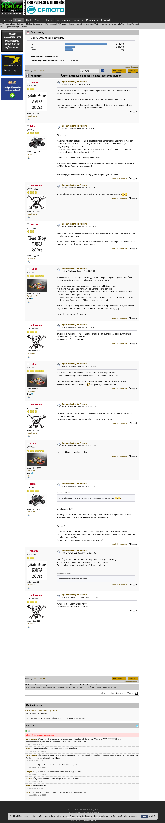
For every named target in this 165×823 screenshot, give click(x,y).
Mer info (152, 816)
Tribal (33, 126)
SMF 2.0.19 (73, 812)
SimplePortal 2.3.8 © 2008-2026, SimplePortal (83, 810)
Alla (35, 71)
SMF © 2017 (82, 812)
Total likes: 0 (32, 116)
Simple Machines (93, 812)
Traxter (29, 779)
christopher (31, 765)
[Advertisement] (12, 150)
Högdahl (29, 785)
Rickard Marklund (132, 24)
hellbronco (36, 185)
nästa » (136, 67)
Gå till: (103, 693)
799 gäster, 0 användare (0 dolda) (42, 711)
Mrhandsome (31, 739)
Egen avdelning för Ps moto (74, 81)
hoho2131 (30, 748)
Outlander (112, 24)
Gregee (29, 772)
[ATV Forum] (13, 14)
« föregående (127, 67)
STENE (121, 24)
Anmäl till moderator (119, 112)
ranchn (34, 82)
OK (144, 816)
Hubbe (33, 268)
